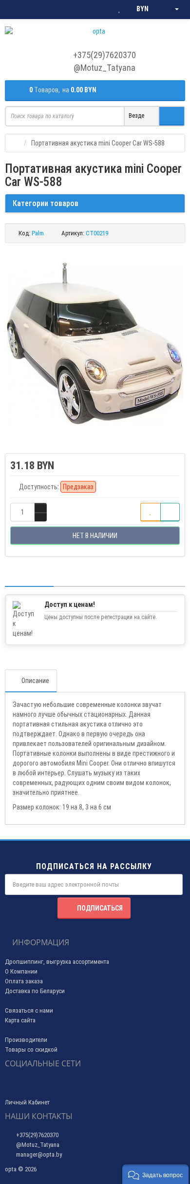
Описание (35, 681)
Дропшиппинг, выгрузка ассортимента (57, 961)
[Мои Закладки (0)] (119, 9)
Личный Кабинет (27, 1102)
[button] (155, 1174)
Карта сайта (20, 1020)
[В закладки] (150, 512)
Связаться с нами (29, 1010)
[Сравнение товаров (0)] (100, 9)
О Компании (21, 971)
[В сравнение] (170, 512)
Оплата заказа (24, 981)
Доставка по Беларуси (35, 991)
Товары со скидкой (31, 1049)
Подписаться (100, 908)
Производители (26, 1039)
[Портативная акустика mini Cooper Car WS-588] (95, 343)
